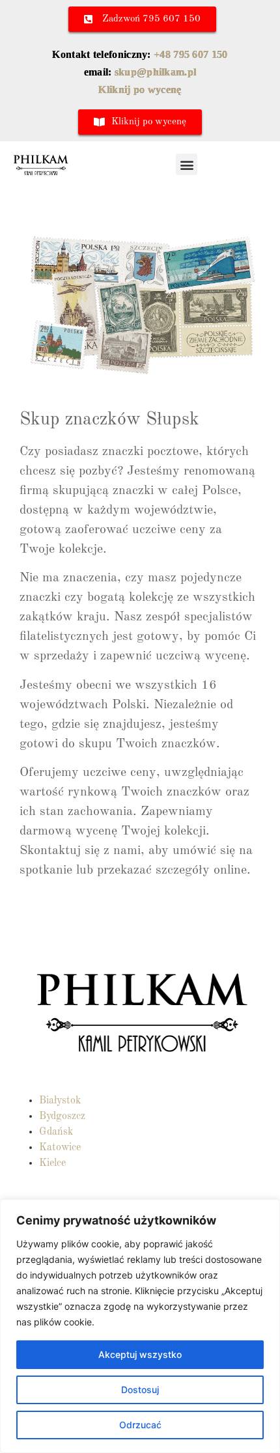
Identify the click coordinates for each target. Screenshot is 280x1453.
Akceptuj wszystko (140, 1354)
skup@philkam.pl (156, 71)
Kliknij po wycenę (139, 89)
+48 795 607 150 (191, 54)
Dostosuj (140, 1389)
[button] (186, 164)
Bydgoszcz (62, 1116)
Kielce (52, 1163)
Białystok (60, 1101)
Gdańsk (56, 1132)
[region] (140, 1326)
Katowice (60, 1147)
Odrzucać (140, 1424)
